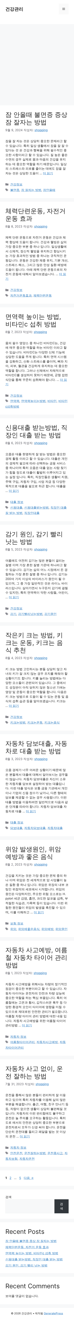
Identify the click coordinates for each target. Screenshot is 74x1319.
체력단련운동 (42, 295)
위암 (13, 929)
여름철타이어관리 (22, 1042)
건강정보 (16, 184)
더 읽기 (48, 173)
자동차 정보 (18, 1036)
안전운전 (16, 1153)
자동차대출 (55, 828)
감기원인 (50, 614)
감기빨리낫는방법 (30, 614)
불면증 (14, 190)
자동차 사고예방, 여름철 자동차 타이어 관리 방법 (36, 957)
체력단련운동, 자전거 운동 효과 (27, 1247)
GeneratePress (53, 1313)
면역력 (14, 401)
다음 (29, 1178)
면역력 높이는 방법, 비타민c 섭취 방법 (33, 320)
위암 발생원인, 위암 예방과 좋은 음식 (33, 852)
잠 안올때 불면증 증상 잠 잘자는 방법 (36, 118)
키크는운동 (35, 722)
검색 (8, 1197)
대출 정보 (16, 502)
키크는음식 (52, 722)
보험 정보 (16, 923)
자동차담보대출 (35, 828)
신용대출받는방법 (36, 507)
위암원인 (61, 929)
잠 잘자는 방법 (31, 190)
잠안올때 (49, 190)
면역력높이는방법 (33, 401)
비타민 (52, 401)
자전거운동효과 (21, 295)
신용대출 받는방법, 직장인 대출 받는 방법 (36, 431)
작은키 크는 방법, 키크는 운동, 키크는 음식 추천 (34, 642)
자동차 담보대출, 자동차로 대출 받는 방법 (36, 747)
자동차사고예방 (47, 1042)
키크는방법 (18, 722)
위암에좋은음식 (29, 929)
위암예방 (47, 929)
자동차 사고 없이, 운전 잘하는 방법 (34, 1072)
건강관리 (14, 9)
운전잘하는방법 (35, 1153)
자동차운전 (27, 1158)
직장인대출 (32, 513)
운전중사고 (55, 1153)
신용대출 (16, 507)
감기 (13, 614)
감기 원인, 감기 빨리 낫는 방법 (26, 1265)
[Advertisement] (37, 63)
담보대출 (16, 828)
